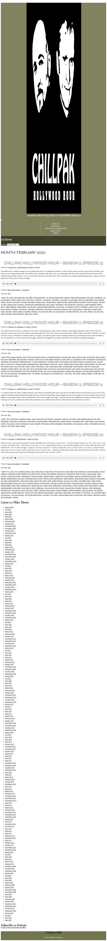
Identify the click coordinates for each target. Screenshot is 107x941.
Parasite (37, 424)
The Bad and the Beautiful (91, 371)
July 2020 (8, 679)
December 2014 (10, 796)
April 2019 (8, 714)
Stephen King (70, 371)
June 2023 (8, 596)
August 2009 (9, 873)
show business (77, 309)
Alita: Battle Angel (72, 472)
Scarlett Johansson (17, 493)
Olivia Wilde (17, 488)
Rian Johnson (51, 490)
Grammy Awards (92, 302)
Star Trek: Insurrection (14, 371)
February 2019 (10, 718)
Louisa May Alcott (77, 483)
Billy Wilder (12, 359)
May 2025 (8, 542)
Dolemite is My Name (88, 476)
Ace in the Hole (66, 357)
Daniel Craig (59, 476)
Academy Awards (25, 419)
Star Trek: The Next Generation (54, 371)
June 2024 (8, 568)
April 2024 (8, 573)
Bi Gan (43, 474)
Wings (18, 426)
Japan (31, 481)
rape (46, 366)
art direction (91, 357)
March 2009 (9, 883)
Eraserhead (91, 359)
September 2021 (10, 646)
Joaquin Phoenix (66, 421)
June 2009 (8, 878)
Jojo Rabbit (76, 421)
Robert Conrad (66, 309)
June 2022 (8, 625)
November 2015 (10, 784)
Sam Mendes (67, 424)
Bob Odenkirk (51, 474)
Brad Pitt (50, 419)
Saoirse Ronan (6, 493)
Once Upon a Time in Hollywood (18, 424)
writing (36, 314)
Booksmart (71, 474)
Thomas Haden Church (66, 495)
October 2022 (9, 615)
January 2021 (9, 664)
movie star (53, 364)
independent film (39, 305)
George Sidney (51, 302)
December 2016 (10, 763)
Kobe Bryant (73, 362)
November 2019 (10, 697)
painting (8, 309)
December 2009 (10, 866)
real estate (57, 309)
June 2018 (8, 737)
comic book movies (13, 476)
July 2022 (8, 622)
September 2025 (10, 533)
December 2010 (10, 847)
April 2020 (8, 686)
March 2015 (9, 791)
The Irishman (85, 493)
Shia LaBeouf (38, 493)
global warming (62, 302)
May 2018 (8, 739)
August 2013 (9, 819)
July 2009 (8, 876)
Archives (4, 244)
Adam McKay (49, 472)
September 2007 (10, 911)
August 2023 (9, 592)
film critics (97, 419)
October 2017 (9, 751)
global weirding (73, 302)
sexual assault (67, 366)
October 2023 (9, 587)
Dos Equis (16, 302)
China (99, 474)
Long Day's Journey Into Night (60, 483)
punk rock (29, 490)
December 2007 (10, 904)
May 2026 (8, 514)
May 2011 (8, 840)
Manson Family (97, 483)
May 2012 (8, 831)
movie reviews (99, 421)
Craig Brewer (25, 476)
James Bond (24, 481)
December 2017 (10, 747)
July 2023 (8, 594)
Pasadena (14, 309)
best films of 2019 (34, 474)
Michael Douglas (21, 364)
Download (25, 290)
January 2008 (9, 901)
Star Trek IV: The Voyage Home (82, 369)
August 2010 (9, 852)
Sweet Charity (17, 312)
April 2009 (8, 880)
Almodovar (82, 472)
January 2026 (9, 524)
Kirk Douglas (64, 362)
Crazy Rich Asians (37, 476)
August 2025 (9, 535)
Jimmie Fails (38, 481)
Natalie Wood (68, 364)
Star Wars (8, 312)
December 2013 (10, 812)
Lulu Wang (88, 483)
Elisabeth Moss (12, 479)
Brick (84, 474)
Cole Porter (30, 300)
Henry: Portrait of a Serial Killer (94, 479)
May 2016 (8, 775)
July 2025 (8, 538)
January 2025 (9, 552)
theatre (90, 312)
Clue (23, 300)
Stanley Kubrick (13, 369)
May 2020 (8, 683)
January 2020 (9, 693)
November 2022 (10, 613)
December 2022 (10, 610)
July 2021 (8, 650)
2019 (12, 472)
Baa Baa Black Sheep (56, 298)
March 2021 (9, 660)
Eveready (24, 302)
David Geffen (89, 300)
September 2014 (10, 801)
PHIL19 (37, 267)
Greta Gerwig (31, 421)
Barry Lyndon (100, 357)
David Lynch (39, 359)
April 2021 (8, 657)
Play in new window (13, 290)
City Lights (72, 419)
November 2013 (10, 815)
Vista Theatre (87, 495)
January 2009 (9, 887)
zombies (15, 497)
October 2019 (9, 700)
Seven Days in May (55, 366)
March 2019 (9, 716)
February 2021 (10, 662)
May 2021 (8, 655)
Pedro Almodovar (95, 488)
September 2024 (10, 561)
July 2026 (8, 510)
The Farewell (76, 493)
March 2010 (9, 861)
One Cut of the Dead (52, 488)
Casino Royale (91, 474)
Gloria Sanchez (69, 479)
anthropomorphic (39, 298)
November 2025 (10, 528)
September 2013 (10, 817)
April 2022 (8, 629)
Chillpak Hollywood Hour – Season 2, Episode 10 (53, 434)
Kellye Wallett (21, 307)
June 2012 (8, 829)
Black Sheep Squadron (78, 298)
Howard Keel (29, 305)
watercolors (29, 314)
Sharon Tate (29, 493)
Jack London (50, 305)
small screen (95, 366)
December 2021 (10, 639)
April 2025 (8, 545)
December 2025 (10, 526)
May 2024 (8, 571)
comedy (3, 476)
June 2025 (8, 540)
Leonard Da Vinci (90, 362)
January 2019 (9, 721)
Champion (31, 359)
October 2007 (9, 908)
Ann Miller (29, 298)
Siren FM (87, 366)
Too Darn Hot (98, 312)
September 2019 (10, 702)
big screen (4, 359)
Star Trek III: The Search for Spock (59, 369)
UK (103, 373)
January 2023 (9, 608)
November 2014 (10, 798)
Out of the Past (19, 366)
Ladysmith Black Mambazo (46, 307)
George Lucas (40, 302)
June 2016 (8, 772)
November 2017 (10, 749)
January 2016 (9, 782)
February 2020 (10, 690)
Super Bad (58, 493)
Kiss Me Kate (31, 307)
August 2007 (9, 913)
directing (9, 302)
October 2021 (9, 643)
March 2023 (9, 603)
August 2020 (9, 676)
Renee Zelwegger (56, 424)
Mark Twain (16, 486)
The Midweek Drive (24, 373)
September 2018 (10, 730)
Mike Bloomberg (33, 364)
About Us (55, 224)
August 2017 (9, 754)
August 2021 (9, 648)
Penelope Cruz (6, 490)
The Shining (36, 373)
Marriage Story (26, 486)
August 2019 (9, 704)
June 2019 (8, 709)
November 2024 (10, 556)
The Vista (46, 495)
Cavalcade (57, 419)
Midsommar (57, 486)
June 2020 (8, 681)
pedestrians (39, 309)
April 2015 (8, 789)
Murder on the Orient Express (88, 486)
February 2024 (10, 578)
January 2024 (9, 580)
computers (38, 300)
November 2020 (10, 669)
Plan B (23, 490)
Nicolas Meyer (79, 364)
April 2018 (8, 742)
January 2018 (9, 744)
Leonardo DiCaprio (33, 483)
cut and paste (73, 300)
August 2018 (9, 732)
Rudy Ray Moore (87, 490)
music (96, 307)
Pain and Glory (70, 488)
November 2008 (10, 892)
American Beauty (93, 472)
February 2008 (10, 899)
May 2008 (8, 897)
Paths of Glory (30, 366)
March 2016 (9, 777)
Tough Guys (97, 373)
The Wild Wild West (72, 312)
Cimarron (65, 419)
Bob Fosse (90, 298)
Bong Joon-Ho (41, 419)
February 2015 (10, 793)
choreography (5, 300)
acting (11, 298)
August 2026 (9, 507)
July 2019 (8, 707)
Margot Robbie (6, 486)
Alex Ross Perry (60, 472)
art (47, 298)
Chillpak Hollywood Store (56, 228)
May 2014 (8, 805)
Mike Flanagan (44, 364)
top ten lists (79, 495)
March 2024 (9, 575)
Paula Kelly (31, 309)
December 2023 (10, 582)
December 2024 (10, 554)
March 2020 (9, 688)
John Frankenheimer (40, 362)
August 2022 (9, 620)
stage (3, 312)
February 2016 (10, 779)
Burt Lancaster (22, 359)
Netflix (101, 486)
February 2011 (10, 843)
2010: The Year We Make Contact (34, 357)
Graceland (82, 302)
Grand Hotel (22, 421)
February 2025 (10, 549)
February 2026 (10, 521)
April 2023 (8, 601)
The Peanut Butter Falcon (33, 495)
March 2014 (9, 808)
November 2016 (10, 765)
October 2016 (9, 768)
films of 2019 (38, 479)
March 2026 (9, 519)
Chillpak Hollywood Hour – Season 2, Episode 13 (53, 262)
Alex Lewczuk (81, 357)
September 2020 (10, 674)
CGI (104, 298)
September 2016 (10, 770)
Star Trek (22, 369)
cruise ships (64, 300)
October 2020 (9, 671)
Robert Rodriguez (75, 490)
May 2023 (8, 599)
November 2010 (10, 850)
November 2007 (10, 906)
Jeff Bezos (79, 305)
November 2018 (10, 725)
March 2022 (9, 632)
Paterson (85, 488)
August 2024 (9, 564)
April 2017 (8, 761)
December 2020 (10, 667)
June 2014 (8, 803)
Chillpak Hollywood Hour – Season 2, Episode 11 (53, 384)
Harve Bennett (14, 362)
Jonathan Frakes (53, 362)
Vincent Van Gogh (7, 376)
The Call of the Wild (45, 312)
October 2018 (9, 728)
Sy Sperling (26, 312)
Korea (24, 483)
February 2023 (10, 606)
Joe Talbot (74, 481)
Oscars (31, 424)
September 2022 (10, 618)
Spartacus (4, 369)
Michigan (85, 307)
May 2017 (8, 758)
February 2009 (10, 885)
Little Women (89, 421)
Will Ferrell (96, 495)
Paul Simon (23, 309)
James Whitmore (70, 305)
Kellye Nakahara (10, 307)
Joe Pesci (67, 481)
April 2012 (8, 833)
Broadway (98, 298)
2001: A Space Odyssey (14, 357)
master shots (47, 486)
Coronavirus (47, 300)
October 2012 (9, 826)
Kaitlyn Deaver (96, 481)
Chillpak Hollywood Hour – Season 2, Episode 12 (53, 322)
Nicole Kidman (89, 364)
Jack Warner (59, 305)
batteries (67, 298)
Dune (84, 359)
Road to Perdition (62, 490)
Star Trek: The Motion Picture (33, 371)
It (32, 362)
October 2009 (9, 868)
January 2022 (9, 636)
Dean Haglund (99, 300)
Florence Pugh (48, 479)
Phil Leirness (48, 309)
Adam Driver (40, 472)
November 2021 (10, 641)
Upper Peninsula (6, 314)
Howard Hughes (42, 421)
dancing (81, 300)
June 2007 (8, 918)
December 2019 (10, 695)
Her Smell (4, 481)
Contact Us (55, 226)
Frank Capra (13, 421)
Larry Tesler (60, 307)
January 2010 (9, 864)
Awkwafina (11, 474)
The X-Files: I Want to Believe (82, 373)
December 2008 (10, 890)
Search (55, 233)
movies (91, 307)
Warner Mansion (18, 314)
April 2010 (8, 859)
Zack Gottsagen (6, 497)
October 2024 (9, 559)
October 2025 (9, 531)
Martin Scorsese (36, 486)
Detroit (3, 302)
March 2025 (9, 547)
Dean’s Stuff (56, 231)
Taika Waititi (93, 424)
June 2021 (8, 653)
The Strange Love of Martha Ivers (52, 373)
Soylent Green (97, 309)
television (34, 312)
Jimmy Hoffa (47, 481)
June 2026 (8, 512)
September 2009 (10, 871)
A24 (16, 472)
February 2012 (10, 836)
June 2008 (8, 894)
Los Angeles (69, 307)
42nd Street (14, 419)
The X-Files (83, 312)
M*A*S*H (77, 307)
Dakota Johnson (48, 476)
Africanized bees (19, 298)
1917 (8, 419)
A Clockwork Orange (53, 357)
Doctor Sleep (65, 359)
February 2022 (10, 634)
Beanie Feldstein (21, 474)
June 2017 (8, 756)
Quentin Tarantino (39, 490)
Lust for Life (10, 364)
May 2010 (8, 857)
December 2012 (10, 824)
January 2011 (9, 845)
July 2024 (8, 566)
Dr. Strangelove (76, 359)
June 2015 (8, 786)
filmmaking (31, 302)
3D (7, 298)
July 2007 (8, 915)
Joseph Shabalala (90, 305)
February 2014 (10, 810)
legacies (81, 362)
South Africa (87, 309)
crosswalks (55, 300)
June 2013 (8, 822)
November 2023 (10, 585)
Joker (82, 421)
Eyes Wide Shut (100, 359)
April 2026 (8, 517)
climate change (16, 300)
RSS (9, 294)
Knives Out (17, 483)
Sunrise (86, 424)
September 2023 (10, 589)
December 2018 (10, 723)
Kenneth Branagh (7, 483)
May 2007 (8, 920)
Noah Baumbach (6, 488)
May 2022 (8, 627)
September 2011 (10, 838)
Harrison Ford (11, 305)
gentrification (58, 479)
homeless (20, 305)
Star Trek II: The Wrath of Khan (36, 369)
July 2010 (8, 854)
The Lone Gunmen (58, 312)
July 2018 (8, 735)
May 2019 (8, 711)
